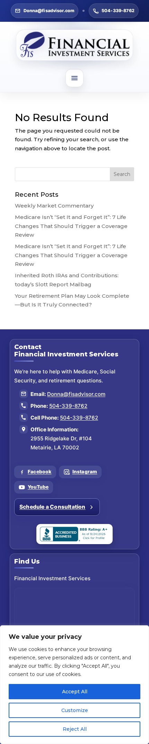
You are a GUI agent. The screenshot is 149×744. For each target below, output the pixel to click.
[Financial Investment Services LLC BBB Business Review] (74, 534)
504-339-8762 (118, 10)
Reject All (75, 729)
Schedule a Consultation (52, 507)
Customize (74, 710)
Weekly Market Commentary (54, 205)
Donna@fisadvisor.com (49, 10)
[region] (74, 684)
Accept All (74, 691)
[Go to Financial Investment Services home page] (74, 45)
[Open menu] (74, 78)
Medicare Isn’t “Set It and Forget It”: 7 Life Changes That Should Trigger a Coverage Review (71, 226)
